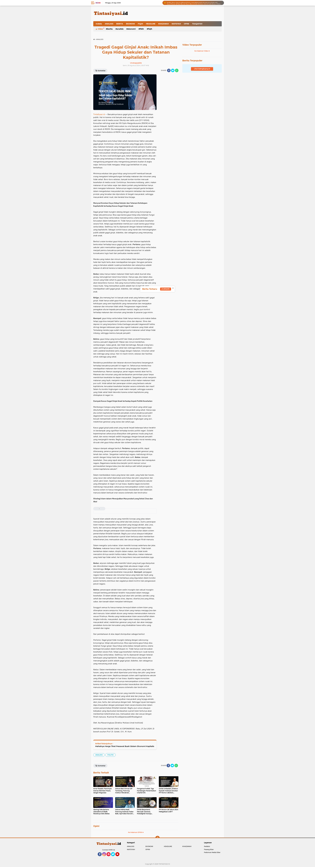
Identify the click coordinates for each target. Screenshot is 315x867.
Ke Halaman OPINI (135, 832)
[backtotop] (157, 838)
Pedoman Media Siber (212, 852)
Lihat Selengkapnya (201, 69)
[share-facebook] (169, 70)
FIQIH (140, 24)
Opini (96, 826)
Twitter (114, 857)
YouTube (119, 857)
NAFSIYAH (176, 24)
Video (100, 29)
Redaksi (207, 846)
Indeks (99, 24)
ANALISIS (109, 24)
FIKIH (142, 29)
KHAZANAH (163, 24)
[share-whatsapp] (176, 70)
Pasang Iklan (209, 849)
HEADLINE (150, 24)
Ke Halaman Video (201, 51)
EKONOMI (130, 24)
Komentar (101, 71)
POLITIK (110, 755)
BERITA (119, 24)
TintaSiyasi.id (99, 114)
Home (98, 3)
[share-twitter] (172, 70)
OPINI (186, 24)
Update (166, 289)
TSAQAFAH (197, 24)
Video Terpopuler (192, 44)
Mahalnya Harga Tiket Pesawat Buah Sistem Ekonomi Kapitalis (124, 746)
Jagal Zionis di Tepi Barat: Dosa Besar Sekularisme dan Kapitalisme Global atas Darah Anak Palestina (194, 3)
